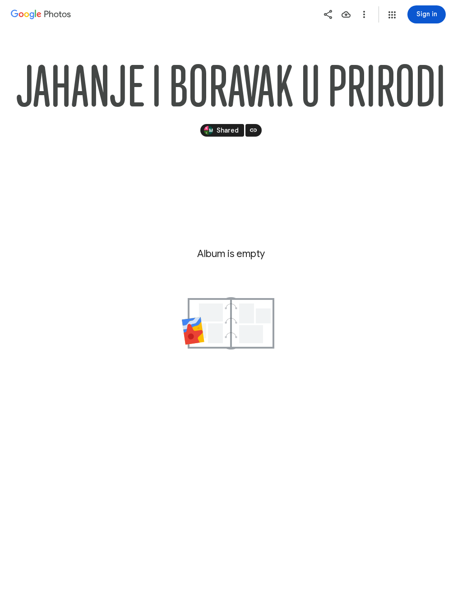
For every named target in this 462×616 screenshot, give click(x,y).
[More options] (364, 14)
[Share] (328, 14)
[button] (392, 15)
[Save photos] (346, 14)
